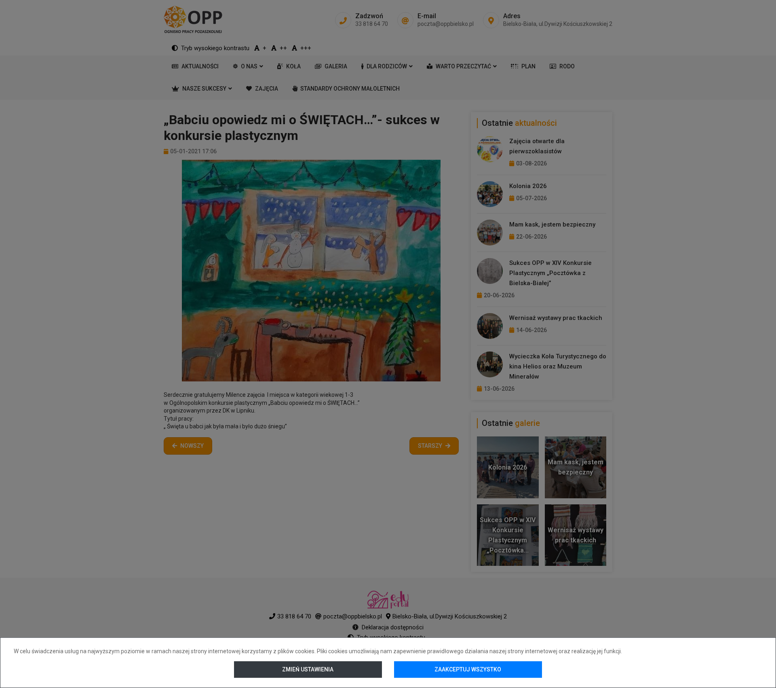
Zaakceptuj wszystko (467, 669)
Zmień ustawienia (308, 669)
